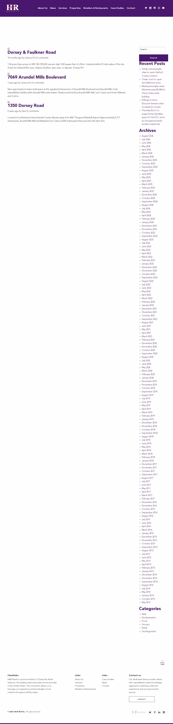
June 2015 (146, 558)
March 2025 (147, 184)
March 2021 (147, 336)
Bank (144, 614)
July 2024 (146, 209)
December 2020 (149, 343)
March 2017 (147, 495)
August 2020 (147, 357)
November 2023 (149, 229)
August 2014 (147, 585)
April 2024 (146, 216)
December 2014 (149, 575)
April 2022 (146, 295)
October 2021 (148, 316)
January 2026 (148, 157)
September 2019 (149, 392)
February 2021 (148, 340)
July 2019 (146, 399)
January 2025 (148, 191)
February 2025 (148, 188)
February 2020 (148, 374)
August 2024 (147, 205)
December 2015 (149, 537)
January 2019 (148, 419)
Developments (149, 618)
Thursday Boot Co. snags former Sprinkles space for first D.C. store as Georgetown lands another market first (153, 117)
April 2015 (146, 564)
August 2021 (147, 323)
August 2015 (147, 551)
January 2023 (148, 264)
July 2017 (146, 481)
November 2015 (149, 540)
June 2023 (146, 247)
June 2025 (146, 174)
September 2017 (149, 475)
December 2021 (149, 309)
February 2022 (148, 302)
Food (144, 621)
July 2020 (146, 361)
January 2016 (148, 533)
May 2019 (146, 405)
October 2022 (148, 274)
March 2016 (147, 530)
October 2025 (148, 164)
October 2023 (148, 233)
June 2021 (146, 326)
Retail (144, 628)
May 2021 (146, 329)
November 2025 (149, 160)
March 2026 (147, 153)
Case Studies (117, 8)
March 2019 (147, 412)
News (53, 8)
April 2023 (146, 253)
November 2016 (149, 506)
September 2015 (149, 547)
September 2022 (149, 278)
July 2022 (146, 285)
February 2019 (148, 416)
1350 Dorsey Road (26, 106)
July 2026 (146, 140)
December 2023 (149, 226)
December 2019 (149, 381)
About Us (42, 8)
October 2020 (148, 350)
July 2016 (146, 520)
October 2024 (148, 198)
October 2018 (148, 430)
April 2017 (146, 492)
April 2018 (146, 450)
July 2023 (146, 243)
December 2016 (149, 502)
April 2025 (146, 181)
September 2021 (149, 319)
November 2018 (149, 426)
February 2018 (148, 457)
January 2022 (148, 305)
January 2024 (148, 222)
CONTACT (142, 699)
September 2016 (149, 513)
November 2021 (149, 312)
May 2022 (146, 292)
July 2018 (146, 440)
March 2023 (147, 257)
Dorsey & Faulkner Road (32, 53)
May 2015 (146, 561)
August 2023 (147, 240)
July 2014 (146, 589)
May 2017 (146, 488)
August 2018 (147, 437)
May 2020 (146, 368)
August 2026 (147, 136)
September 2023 (149, 236)
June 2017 (146, 485)
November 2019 (149, 385)
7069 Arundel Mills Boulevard (37, 77)
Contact (131, 8)
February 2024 (148, 219)
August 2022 (147, 281)
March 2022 (147, 298)
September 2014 (149, 582)
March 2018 (147, 454)
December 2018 (149, 423)
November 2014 (149, 578)
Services (63, 8)
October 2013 (148, 599)
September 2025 (149, 167)
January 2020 (148, 378)
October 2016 (148, 509)
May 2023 (146, 250)
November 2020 (149, 347)
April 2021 (146, 333)
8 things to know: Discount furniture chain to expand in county (153, 103)
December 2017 (149, 464)
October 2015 (148, 544)
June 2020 (146, 364)
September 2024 (149, 202)
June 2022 (146, 288)
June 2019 (146, 402)
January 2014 (148, 596)
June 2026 (146, 143)
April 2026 (146, 150)
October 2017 (148, 471)
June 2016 (146, 523)
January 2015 (148, 571)
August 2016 (147, 516)
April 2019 (146, 409)
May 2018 (146, 447)
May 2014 (146, 592)
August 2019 (147, 395)
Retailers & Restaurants (95, 8)
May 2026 (146, 146)
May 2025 (146, 177)
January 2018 (148, 461)
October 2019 (148, 388)
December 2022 (149, 267)
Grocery (145, 625)
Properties (75, 8)
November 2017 (149, 468)
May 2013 (146, 602)
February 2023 (148, 260)
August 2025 (147, 171)
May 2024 (146, 212)
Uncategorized (149, 631)
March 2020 (147, 371)
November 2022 (149, 271)
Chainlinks (13, 676)
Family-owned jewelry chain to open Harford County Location (152, 72)
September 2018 (149, 433)
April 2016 (146, 526)
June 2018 (146, 444)
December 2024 (149, 195)
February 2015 (148, 568)
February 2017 (148, 499)
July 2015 (146, 554)
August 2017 (147, 478)
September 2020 (149, 354)
